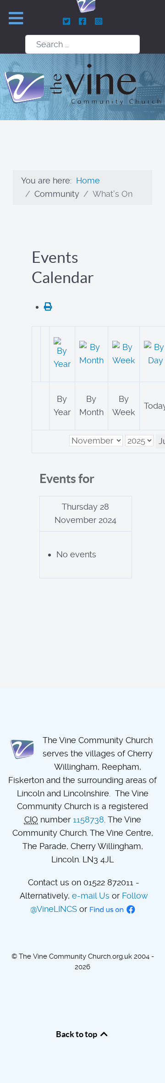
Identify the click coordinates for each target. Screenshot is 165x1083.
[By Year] (62, 353)
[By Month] (91, 353)
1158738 (88, 819)
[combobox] (82, 44)
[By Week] (123, 353)
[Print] (48, 306)
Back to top (77, 1034)
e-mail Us (91, 895)
